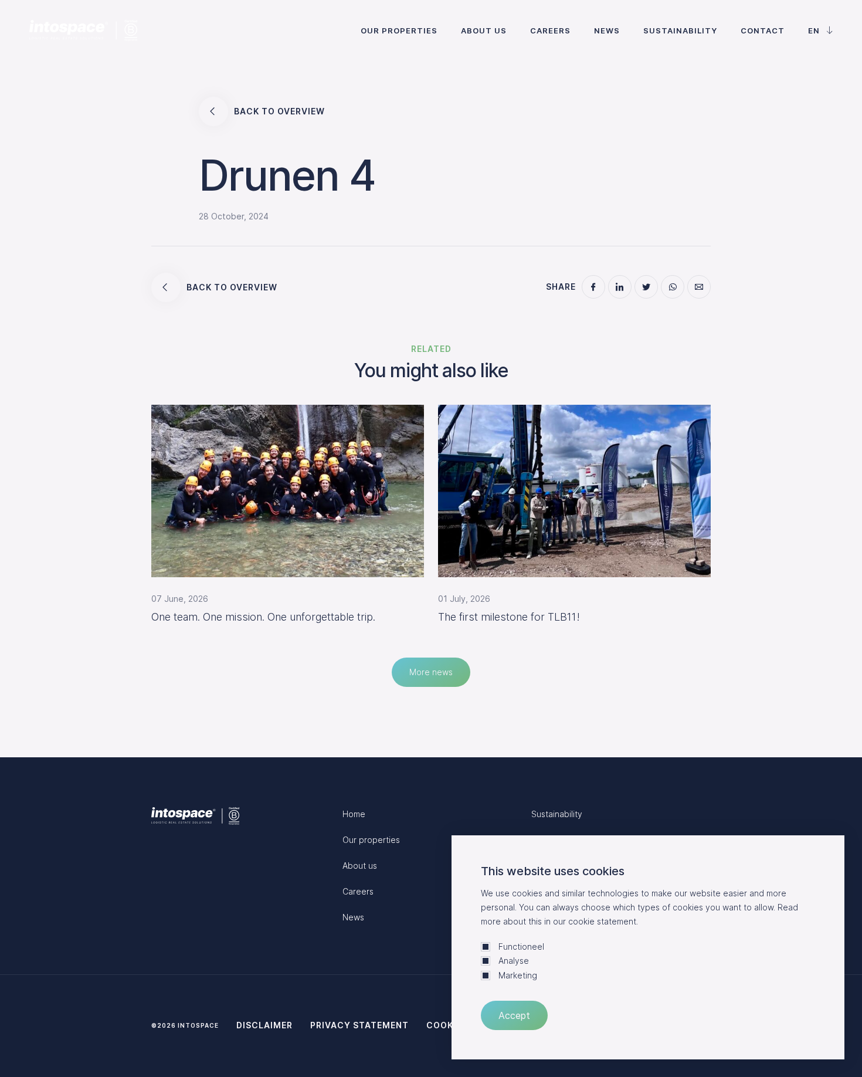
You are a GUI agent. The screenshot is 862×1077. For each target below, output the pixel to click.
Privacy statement (359, 1025)
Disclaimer (264, 1025)
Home (353, 814)
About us (484, 30)
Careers (550, 30)
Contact (763, 30)
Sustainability (680, 30)
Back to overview (279, 111)
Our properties (399, 30)
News (607, 30)
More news (431, 672)
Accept (514, 1015)
